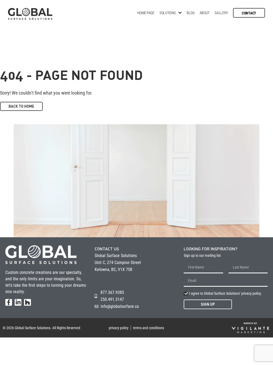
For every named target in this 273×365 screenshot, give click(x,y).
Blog (191, 13)
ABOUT (205, 13)
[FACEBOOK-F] (8, 302)
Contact (249, 13)
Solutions (167, 13)
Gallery (221, 13)
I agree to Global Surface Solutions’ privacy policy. (225, 293)
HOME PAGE (145, 13)
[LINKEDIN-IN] (18, 302)
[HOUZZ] (27, 302)
